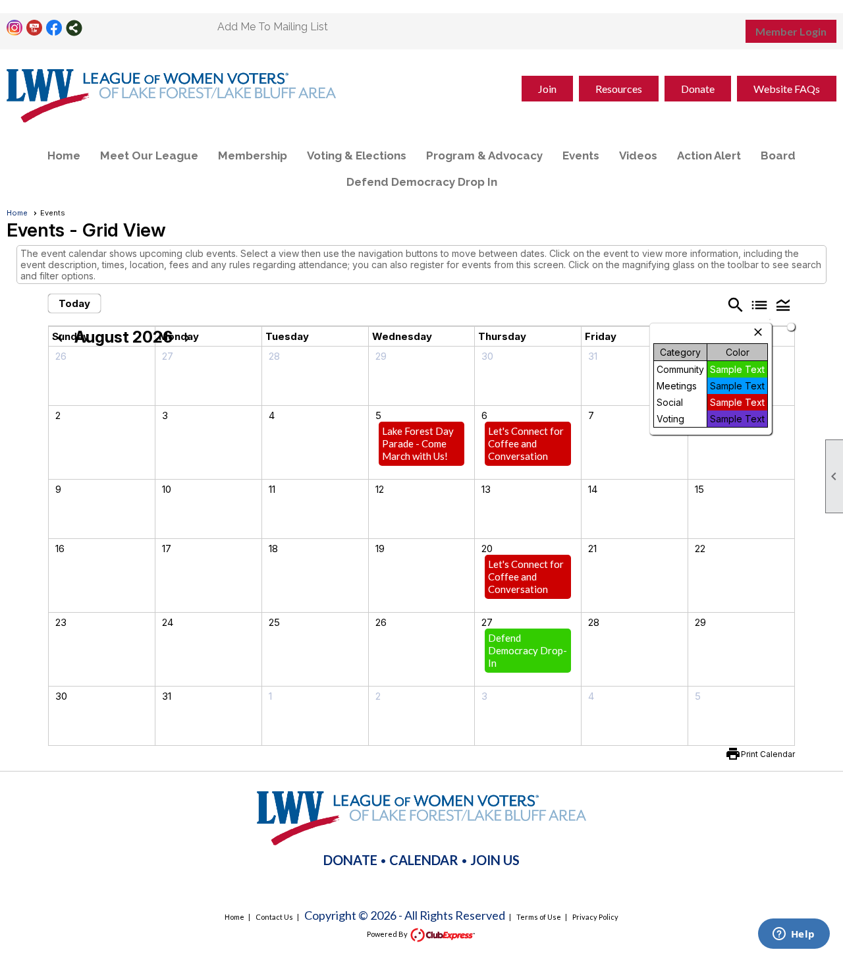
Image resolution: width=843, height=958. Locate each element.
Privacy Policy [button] (595, 917)
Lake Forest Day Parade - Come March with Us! (418, 443)
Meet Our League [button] (149, 155)
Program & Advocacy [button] (484, 155)
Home (63, 155)
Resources (618, 88)
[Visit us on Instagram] (15, 28)
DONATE (350, 860)
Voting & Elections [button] (356, 155)
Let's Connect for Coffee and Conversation (526, 443)
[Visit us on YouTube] (34, 28)
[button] (783, 304)
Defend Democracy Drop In (421, 181)
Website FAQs (786, 88)
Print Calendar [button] (768, 754)
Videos (638, 155)
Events (580, 155)
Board (778, 155)
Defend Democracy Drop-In (527, 650)
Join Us (495, 860)
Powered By (388, 934)
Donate (698, 88)
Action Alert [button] (709, 155)
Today (74, 303)
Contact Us (274, 917)
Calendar (423, 860)
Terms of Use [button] (538, 917)
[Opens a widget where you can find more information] (793, 934)
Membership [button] (252, 155)
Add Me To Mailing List (272, 26)
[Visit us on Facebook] (54, 28)
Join (547, 88)
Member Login (791, 31)
